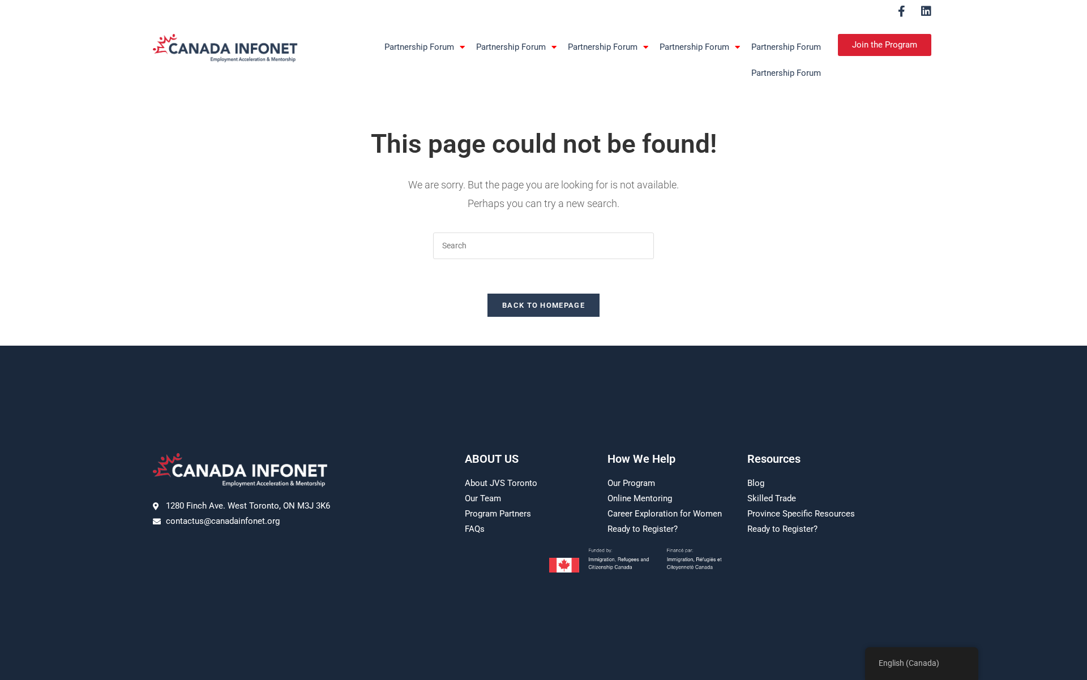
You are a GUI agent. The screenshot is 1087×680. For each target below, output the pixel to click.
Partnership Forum (419, 47)
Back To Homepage (543, 305)
